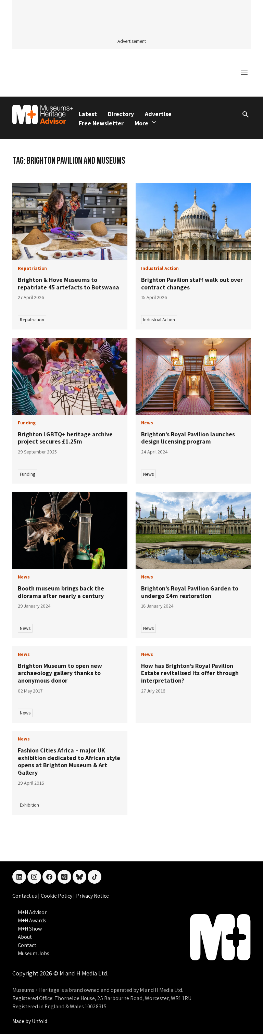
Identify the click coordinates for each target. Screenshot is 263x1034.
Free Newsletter (101, 123)
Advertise (158, 114)
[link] (69, 221)
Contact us (25, 895)
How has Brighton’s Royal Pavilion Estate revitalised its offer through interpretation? (190, 673)
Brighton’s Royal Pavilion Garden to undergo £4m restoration (189, 592)
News (148, 474)
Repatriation (32, 319)
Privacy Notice (92, 895)
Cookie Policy (57, 895)
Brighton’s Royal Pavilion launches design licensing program (188, 438)
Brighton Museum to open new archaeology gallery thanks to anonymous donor (60, 673)
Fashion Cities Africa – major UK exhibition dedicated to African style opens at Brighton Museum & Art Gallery (69, 761)
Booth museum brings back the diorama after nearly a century (61, 592)
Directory (121, 114)
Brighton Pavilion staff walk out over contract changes (192, 283)
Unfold (39, 1021)
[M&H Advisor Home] (42, 114)
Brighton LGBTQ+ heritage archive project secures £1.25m (65, 438)
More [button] (141, 123)
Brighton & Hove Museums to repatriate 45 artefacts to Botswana (68, 283)
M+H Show (30, 928)
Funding (27, 474)
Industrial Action (159, 319)
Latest (88, 114)
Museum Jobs (33, 953)
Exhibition (29, 805)
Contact (27, 945)
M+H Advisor (32, 912)
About (25, 936)
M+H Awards (32, 920)
